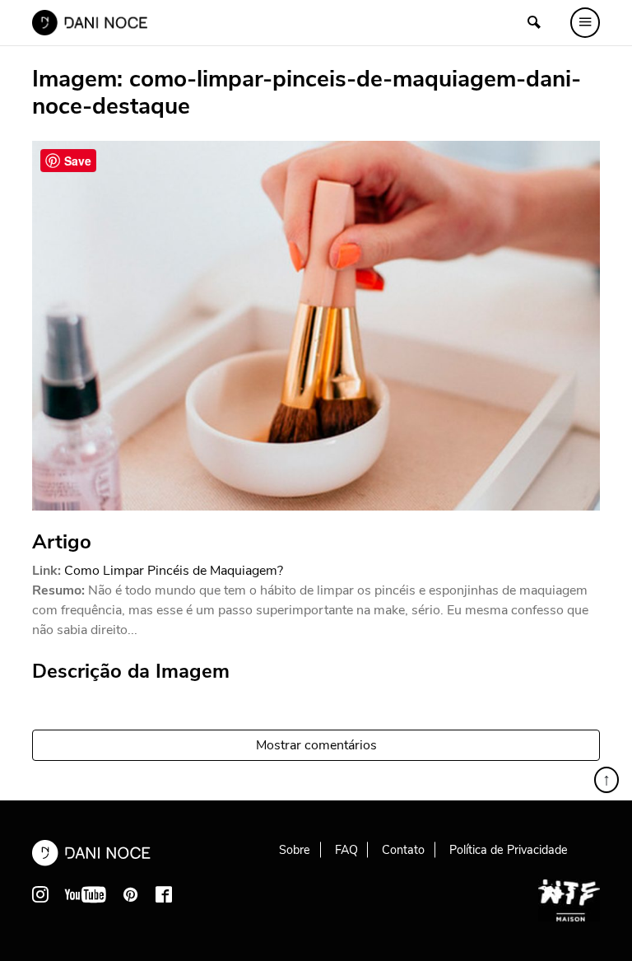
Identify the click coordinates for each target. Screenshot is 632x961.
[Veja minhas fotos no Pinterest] (131, 894)
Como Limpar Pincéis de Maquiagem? (173, 571)
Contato (403, 850)
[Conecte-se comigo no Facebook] (164, 894)
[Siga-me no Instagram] (40, 894)
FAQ (346, 850)
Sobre (294, 850)
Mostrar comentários (316, 745)
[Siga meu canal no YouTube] (85, 894)
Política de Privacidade (508, 850)
